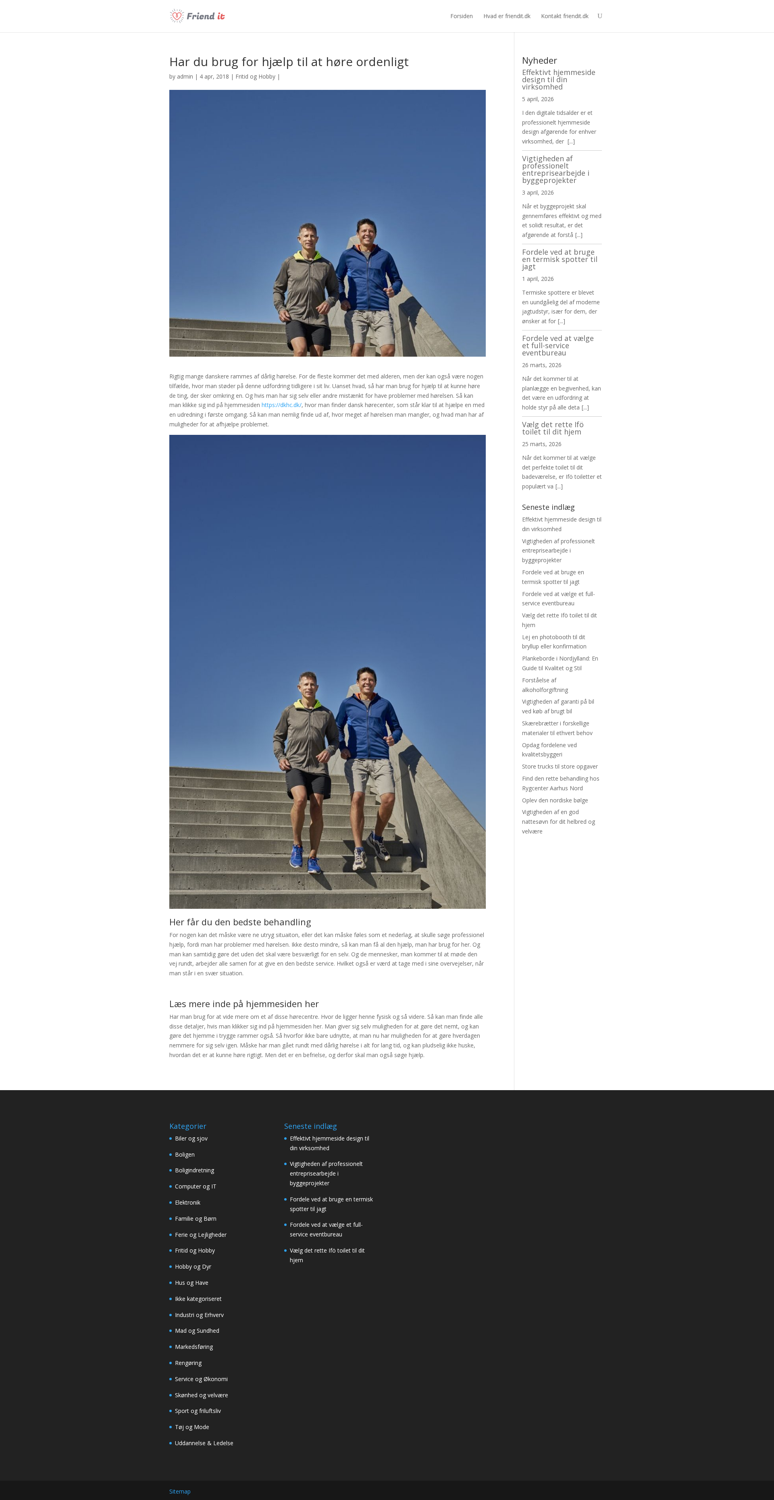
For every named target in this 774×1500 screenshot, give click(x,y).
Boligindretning (194, 1170)
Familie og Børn (195, 1218)
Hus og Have (191, 1282)
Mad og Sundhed (197, 1330)
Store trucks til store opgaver (560, 766)
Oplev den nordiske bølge (555, 800)
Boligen (185, 1154)
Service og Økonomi (201, 1379)
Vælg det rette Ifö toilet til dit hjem (553, 428)
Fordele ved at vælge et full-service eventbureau (558, 345)
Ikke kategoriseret (198, 1299)
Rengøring (188, 1363)
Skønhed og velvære (201, 1395)
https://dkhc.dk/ (282, 405)
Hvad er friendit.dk (507, 16)
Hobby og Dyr (193, 1266)
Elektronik (187, 1202)
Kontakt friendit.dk (565, 16)
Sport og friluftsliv (198, 1411)
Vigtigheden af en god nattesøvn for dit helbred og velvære (558, 821)
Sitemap (180, 1491)
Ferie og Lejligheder (201, 1234)
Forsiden (461, 16)
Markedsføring (194, 1346)
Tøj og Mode (192, 1427)
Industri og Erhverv (199, 1315)
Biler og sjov (191, 1138)
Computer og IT (195, 1186)
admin (185, 76)
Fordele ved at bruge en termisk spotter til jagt (559, 259)
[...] (571, 141)
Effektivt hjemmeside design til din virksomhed (558, 79)
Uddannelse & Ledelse (204, 1443)
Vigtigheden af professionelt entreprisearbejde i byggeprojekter (555, 169)
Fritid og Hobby (255, 76)
